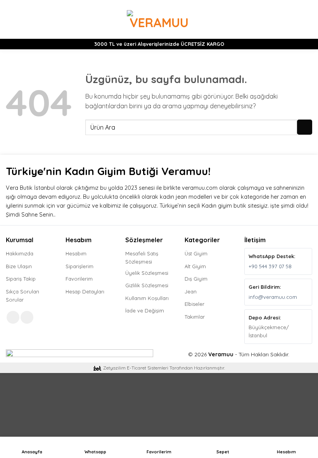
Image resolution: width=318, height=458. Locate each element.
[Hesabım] (295, 19)
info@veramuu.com (273, 297)
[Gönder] (304, 127)
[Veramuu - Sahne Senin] (159, 19)
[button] (10, 19)
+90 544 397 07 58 (270, 266)
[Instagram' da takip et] (27, 317)
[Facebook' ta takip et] (13, 317)
